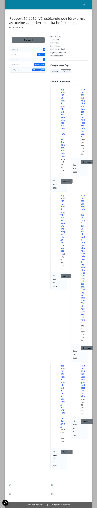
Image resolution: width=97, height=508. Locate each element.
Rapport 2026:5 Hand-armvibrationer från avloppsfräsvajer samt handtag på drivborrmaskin (62, 122)
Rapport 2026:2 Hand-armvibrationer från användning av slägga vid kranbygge (62, 223)
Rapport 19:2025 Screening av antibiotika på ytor (83, 380)
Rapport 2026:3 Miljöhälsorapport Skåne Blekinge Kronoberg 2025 (83, 113)
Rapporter (55, 71)
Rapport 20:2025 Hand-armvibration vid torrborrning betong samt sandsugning (62, 396)
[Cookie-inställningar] (5, 503)
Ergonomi (66, 71)
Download (28, 40)
